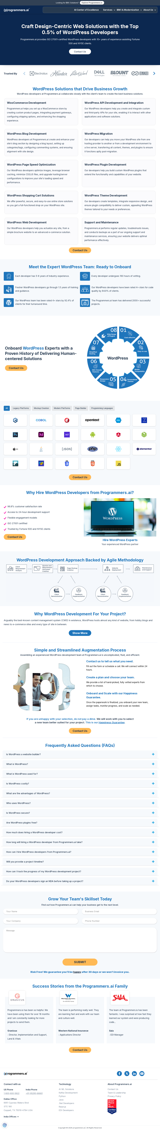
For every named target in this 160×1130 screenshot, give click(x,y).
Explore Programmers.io (92, 3)
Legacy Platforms (21, 408)
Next (154, 73)
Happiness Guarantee (112, 722)
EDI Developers (66, 1110)
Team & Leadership (117, 1092)
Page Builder (80, 408)
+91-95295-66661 (34, 1093)
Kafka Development (68, 1092)
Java (61, 1099)
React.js (62, 1106)
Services (107, 10)
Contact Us (80, 51)
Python (62, 1096)
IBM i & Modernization (128, 10)
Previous (24, 73)
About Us (148, 10)
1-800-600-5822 (11, 1093)
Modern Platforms (62, 408)
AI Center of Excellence (86, 10)
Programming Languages (102, 408)
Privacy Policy (114, 1096)
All (7, 408)
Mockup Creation (41, 408)
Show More (80, 633)
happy (77, 971)
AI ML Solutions (66, 1089)
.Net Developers (66, 1103)
